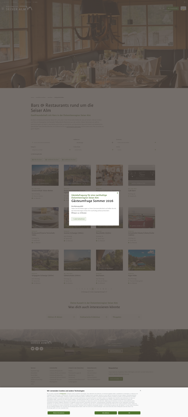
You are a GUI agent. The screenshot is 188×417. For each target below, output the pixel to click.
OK (129, 412)
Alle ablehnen (105, 412)
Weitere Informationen (58, 412)
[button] (140, 390)
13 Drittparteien (62, 393)
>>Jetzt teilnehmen (79, 219)
